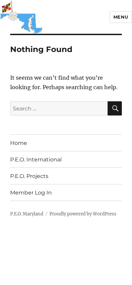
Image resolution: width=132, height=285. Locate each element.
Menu (120, 17)
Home (18, 143)
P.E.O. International (36, 159)
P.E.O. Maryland (26, 214)
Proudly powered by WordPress (82, 214)
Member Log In (31, 192)
